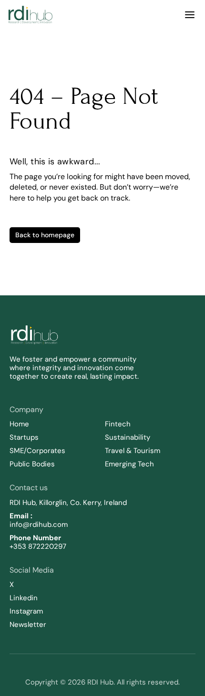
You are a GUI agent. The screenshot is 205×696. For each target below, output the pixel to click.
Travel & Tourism (132, 450)
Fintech (118, 424)
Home (19, 424)
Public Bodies (32, 464)
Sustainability (128, 437)
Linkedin (24, 598)
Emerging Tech (129, 464)
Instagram (26, 611)
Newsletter (28, 624)
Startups (24, 437)
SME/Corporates (37, 450)
